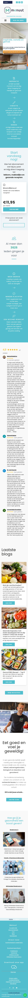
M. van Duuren (11, 470)
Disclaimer (13, 984)
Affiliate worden (14, 955)
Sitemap (13, 972)
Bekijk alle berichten (14, 693)
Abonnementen (13, 930)
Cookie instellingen (14, 993)
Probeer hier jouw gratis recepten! (14, 52)
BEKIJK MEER (14, 225)
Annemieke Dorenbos (14, 509)
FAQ (13, 932)
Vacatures (14, 953)
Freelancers (14, 951)
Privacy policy (13, 978)
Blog (13, 934)
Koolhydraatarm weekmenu (14, 942)
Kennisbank (13, 936)
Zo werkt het (13, 928)
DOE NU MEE (18, 20)
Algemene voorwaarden (13, 982)
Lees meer (9, 603)
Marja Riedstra (12, 356)
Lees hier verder (14, 800)
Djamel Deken (11, 435)
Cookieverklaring (14, 980)
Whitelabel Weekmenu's (14, 957)
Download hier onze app (14, 16)
